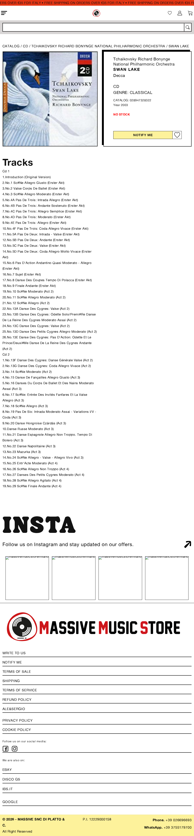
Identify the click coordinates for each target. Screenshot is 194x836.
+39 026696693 (179, 820)
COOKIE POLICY (16, 729)
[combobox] (97, 27)
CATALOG (11, 46)
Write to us (14, 653)
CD (25, 46)
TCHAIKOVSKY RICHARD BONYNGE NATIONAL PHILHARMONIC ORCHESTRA (98, 46)
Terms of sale (16, 671)
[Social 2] (15, 749)
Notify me (143, 135)
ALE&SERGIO (13, 709)
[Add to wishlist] (176, 135)
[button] (4, 13)
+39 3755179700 (178, 827)
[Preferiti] (169, 12)
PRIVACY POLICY (17, 720)
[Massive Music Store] (97, 13)
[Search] (187, 27)
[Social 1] (5, 749)
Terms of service (19, 690)
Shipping (11, 681)
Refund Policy (17, 699)
